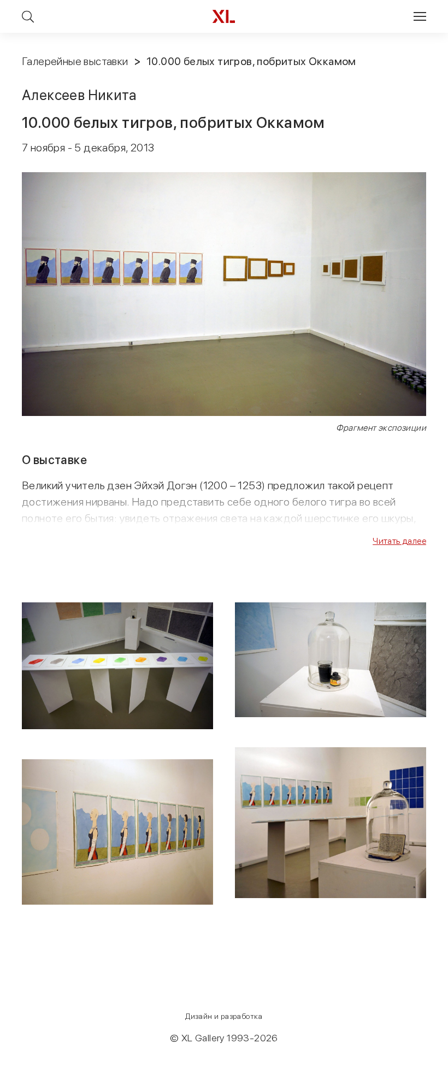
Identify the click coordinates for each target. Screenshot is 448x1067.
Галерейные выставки (75, 61)
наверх (415, 1058)
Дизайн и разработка (224, 1016)
